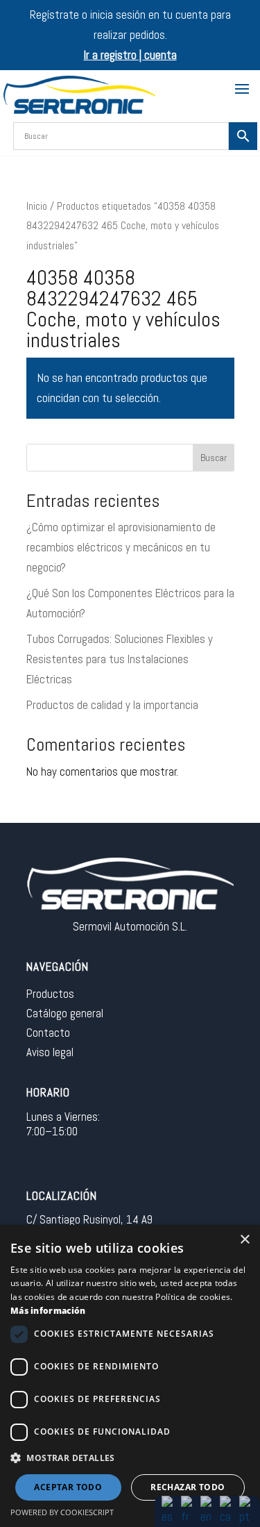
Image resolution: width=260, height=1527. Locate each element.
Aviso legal (49, 1052)
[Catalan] (226, 1510)
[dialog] (130, 1376)
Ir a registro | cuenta (130, 54)
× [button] (244, 1240)
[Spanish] (168, 1510)
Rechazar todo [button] (187, 1487)
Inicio (36, 206)
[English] (207, 1510)
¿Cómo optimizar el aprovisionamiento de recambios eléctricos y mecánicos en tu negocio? (121, 547)
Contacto (48, 1032)
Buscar (213, 457)
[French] (188, 1510)
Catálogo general (64, 1013)
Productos (50, 993)
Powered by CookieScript (62, 1512)
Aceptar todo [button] (68, 1487)
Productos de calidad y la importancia (112, 704)
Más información (48, 1311)
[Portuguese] (246, 1510)
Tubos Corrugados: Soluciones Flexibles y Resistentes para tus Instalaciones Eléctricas (119, 659)
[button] (130, 1459)
